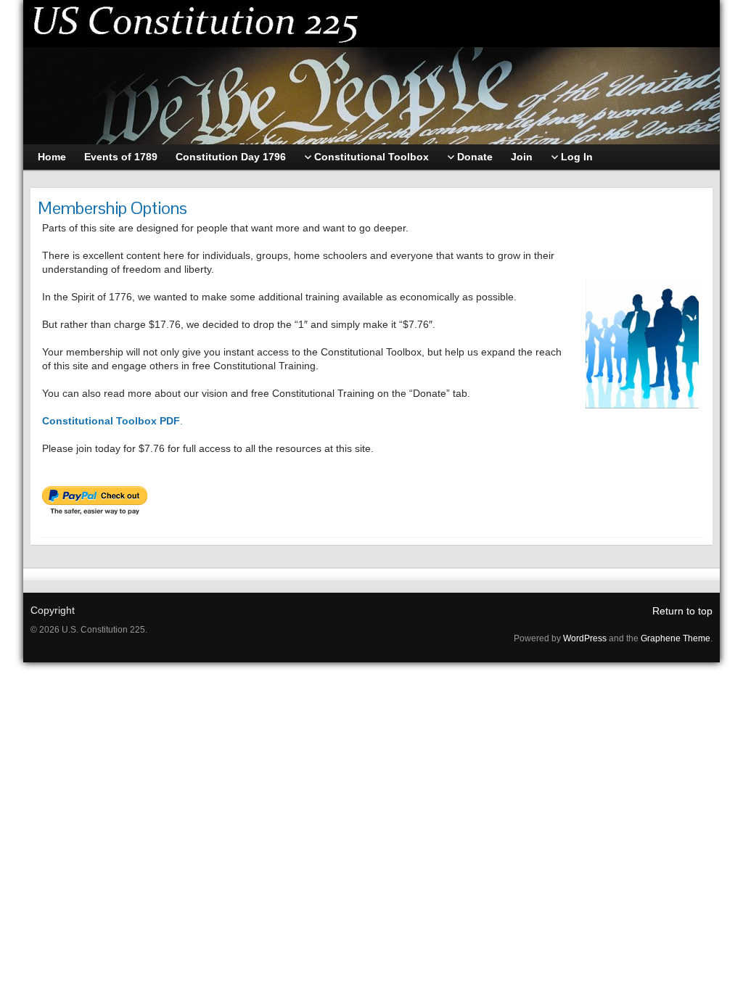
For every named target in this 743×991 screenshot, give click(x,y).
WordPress (585, 638)
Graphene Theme (675, 638)
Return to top (682, 611)
